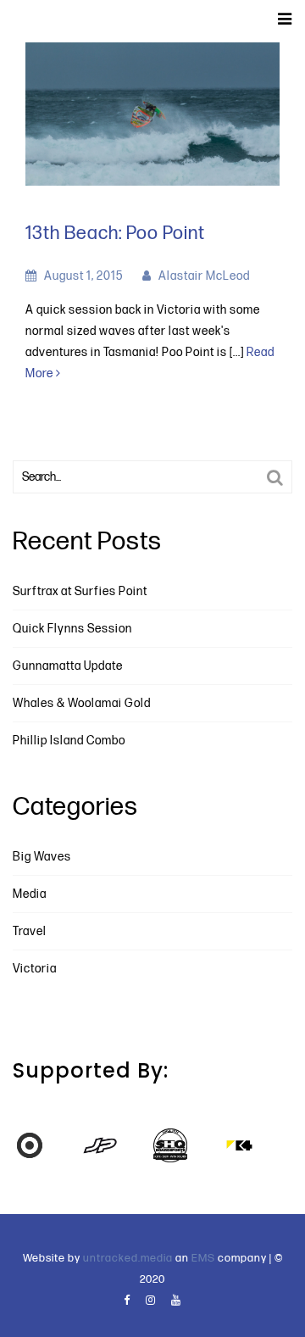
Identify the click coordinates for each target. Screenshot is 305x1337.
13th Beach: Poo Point (115, 233)
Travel (30, 931)
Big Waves (42, 857)
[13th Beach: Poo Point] (152, 112)
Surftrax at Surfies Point (80, 591)
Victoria (35, 968)
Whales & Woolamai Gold (82, 703)
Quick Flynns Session (72, 628)
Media (30, 894)
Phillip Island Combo (69, 740)
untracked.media (128, 1258)
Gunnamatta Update (68, 666)
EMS (203, 1258)
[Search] (275, 477)
